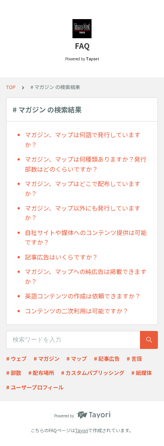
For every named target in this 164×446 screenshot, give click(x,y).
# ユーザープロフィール (35, 387)
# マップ (76, 358)
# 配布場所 (41, 372)
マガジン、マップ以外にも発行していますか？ (82, 212)
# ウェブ (16, 358)
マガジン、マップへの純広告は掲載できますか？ (85, 276)
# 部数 (13, 372)
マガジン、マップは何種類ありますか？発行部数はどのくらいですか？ (85, 164)
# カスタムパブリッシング (92, 372)
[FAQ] (82, 28)
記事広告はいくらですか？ (61, 256)
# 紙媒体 (141, 372)
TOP (11, 87)
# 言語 (134, 358)
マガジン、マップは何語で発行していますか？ (82, 139)
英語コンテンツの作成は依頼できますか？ (83, 295)
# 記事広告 (107, 358)
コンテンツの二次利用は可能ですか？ (77, 310)
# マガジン (46, 358)
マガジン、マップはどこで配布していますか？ (82, 188)
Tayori (81, 430)
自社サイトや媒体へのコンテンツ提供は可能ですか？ (86, 237)
